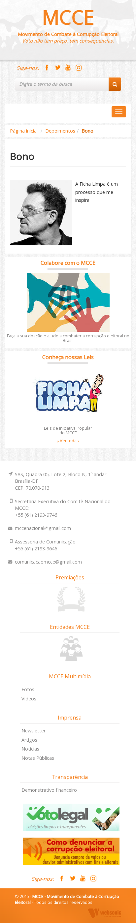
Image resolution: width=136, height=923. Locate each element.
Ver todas (69, 441)
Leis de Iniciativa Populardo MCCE (68, 430)
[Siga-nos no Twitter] (57, 68)
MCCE (68, 17)
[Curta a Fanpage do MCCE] (47, 68)
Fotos (27, 689)
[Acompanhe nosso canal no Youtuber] (68, 68)
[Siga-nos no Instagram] (79, 68)
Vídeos (28, 698)
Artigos (29, 740)
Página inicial (24, 131)
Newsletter (33, 730)
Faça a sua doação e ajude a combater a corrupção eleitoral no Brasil (68, 338)
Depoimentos (60, 131)
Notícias (30, 749)
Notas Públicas (37, 758)
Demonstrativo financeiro (49, 790)
